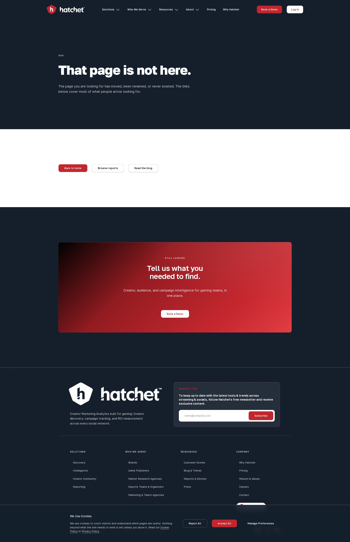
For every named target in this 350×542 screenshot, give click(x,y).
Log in (295, 9)
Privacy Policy (90, 531)
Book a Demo (269, 9)
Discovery (79, 462)
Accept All (224, 523)
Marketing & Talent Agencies (146, 494)
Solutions (108, 9)
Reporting (79, 486)
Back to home (72, 168)
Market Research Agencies (145, 478)
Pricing (211, 9)
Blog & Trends (192, 470)
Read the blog (143, 168)
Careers (244, 486)
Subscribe (260, 415)
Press (187, 486)
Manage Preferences (261, 523)
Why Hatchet (231, 9)
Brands (132, 462)
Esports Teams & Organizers (146, 486)
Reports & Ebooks (195, 478)
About (190, 9)
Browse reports (108, 168)
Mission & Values (249, 478)
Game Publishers (138, 470)
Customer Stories (194, 462)
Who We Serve (136, 9)
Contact (244, 494)
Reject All (195, 523)
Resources (166, 9)
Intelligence (80, 470)
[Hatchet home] (66, 9)
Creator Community (84, 478)
